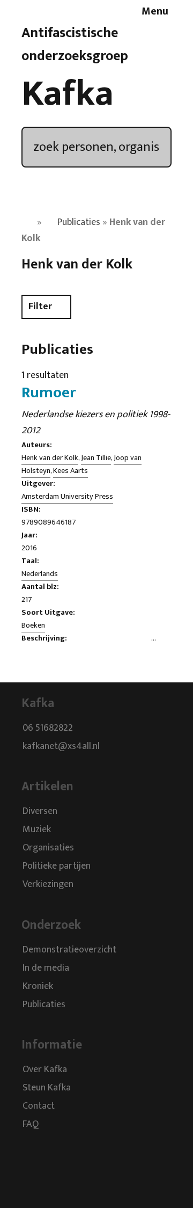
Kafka (67, 94)
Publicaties (78, 222)
